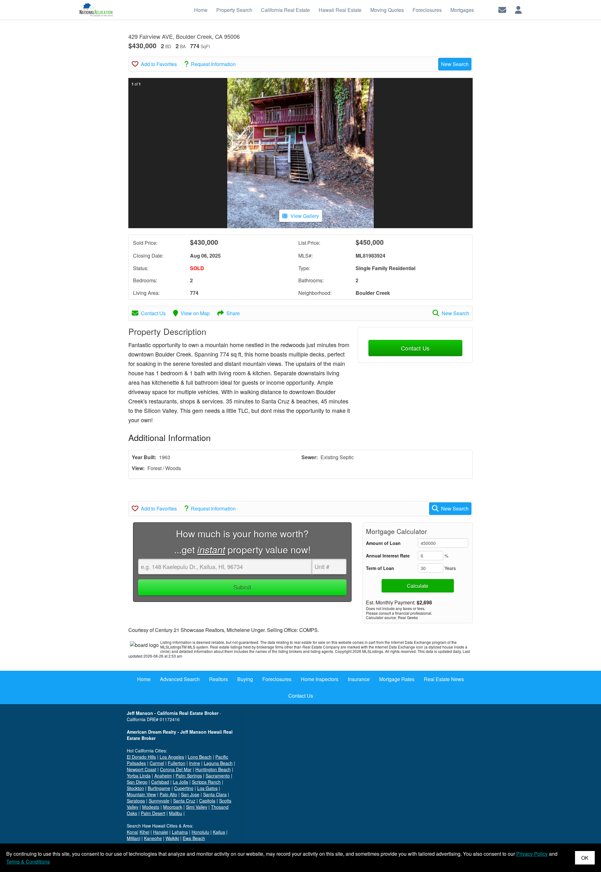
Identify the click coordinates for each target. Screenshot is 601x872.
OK (584, 857)
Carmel (157, 763)
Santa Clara (215, 794)
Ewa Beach (194, 838)
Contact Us (153, 313)
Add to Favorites (159, 64)
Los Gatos (207, 788)
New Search (455, 64)
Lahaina (180, 832)
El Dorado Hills (141, 757)
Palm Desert (153, 813)
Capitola (207, 801)
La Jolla (180, 782)
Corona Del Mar (176, 769)
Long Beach (200, 757)
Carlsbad (160, 782)
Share (233, 313)
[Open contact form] (502, 9)
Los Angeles (172, 757)
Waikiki (172, 838)
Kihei (144, 832)
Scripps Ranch (206, 782)
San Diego (137, 782)
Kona (132, 832)
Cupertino (183, 788)
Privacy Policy (532, 853)
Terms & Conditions (28, 861)
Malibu (175, 813)
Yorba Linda (139, 775)
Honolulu (200, 832)
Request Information (213, 64)
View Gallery (304, 215)
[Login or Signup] (518, 9)
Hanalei (160, 832)
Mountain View (141, 794)
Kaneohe (153, 838)
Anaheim (163, 775)
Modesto (150, 807)
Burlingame (159, 788)
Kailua (219, 832)
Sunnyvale (159, 801)
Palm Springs (189, 775)
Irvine (194, 763)
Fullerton (176, 763)
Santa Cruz (184, 801)
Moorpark (172, 807)
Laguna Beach (218, 763)
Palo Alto (168, 794)
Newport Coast (141, 769)
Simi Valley (196, 807)
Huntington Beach (213, 769)
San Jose (190, 794)
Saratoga (136, 801)
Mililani (133, 838)
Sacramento (218, 775)
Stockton (135, 788)
